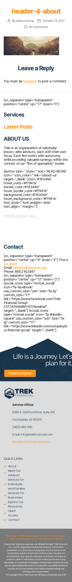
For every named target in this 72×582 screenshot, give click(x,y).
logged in (30, 81)
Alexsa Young (25, 20)
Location (10, 264)
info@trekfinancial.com (30, 268)
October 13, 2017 (53, 20)
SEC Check (11, 535)
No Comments (38, 27)
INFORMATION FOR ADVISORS (31, 442)
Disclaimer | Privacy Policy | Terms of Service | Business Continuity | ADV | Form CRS (37, 537)
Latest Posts (18, 127)
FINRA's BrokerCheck (20, 216)
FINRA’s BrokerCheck (28, 535)
